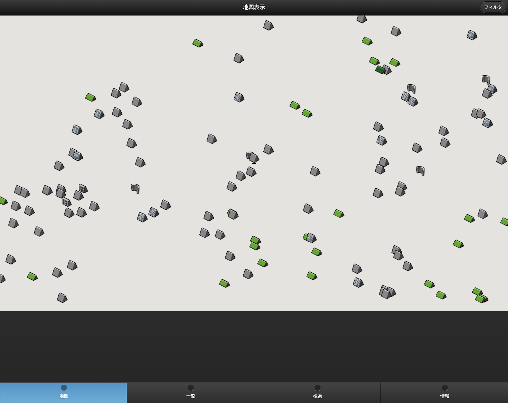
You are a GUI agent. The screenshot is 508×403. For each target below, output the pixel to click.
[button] (251, 171)
